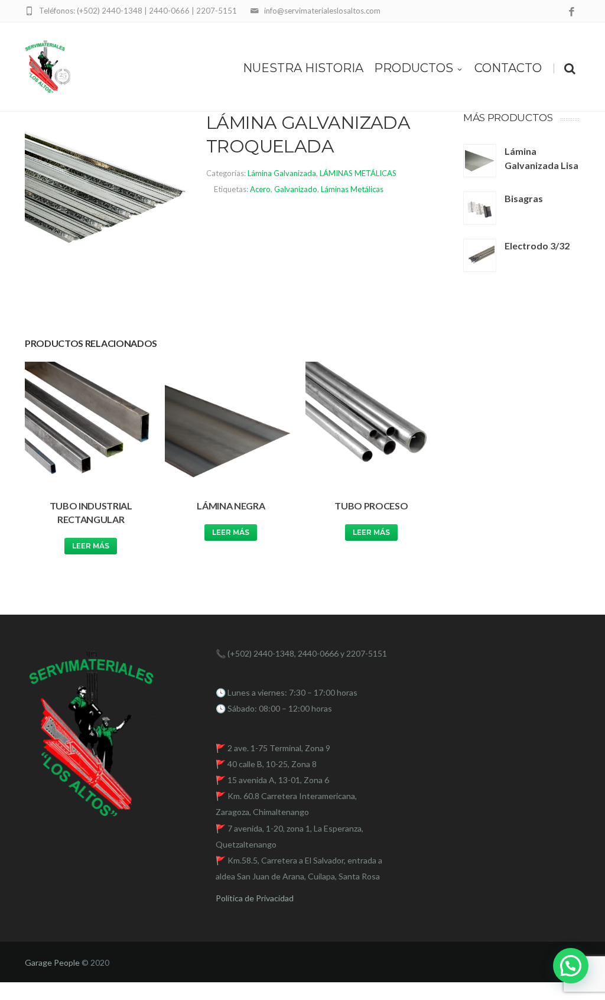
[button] (570, 965)
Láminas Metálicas (352, 189)
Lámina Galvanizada (282, 173)
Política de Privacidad (255, 898)
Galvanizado (295, 189)
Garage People (52, 962)
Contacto (508, 68)
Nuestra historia (303, 68)
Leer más (90, 545)
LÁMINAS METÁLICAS (358, 173)
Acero (260, 189)
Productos (413, 68)
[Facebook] (571, 12)
